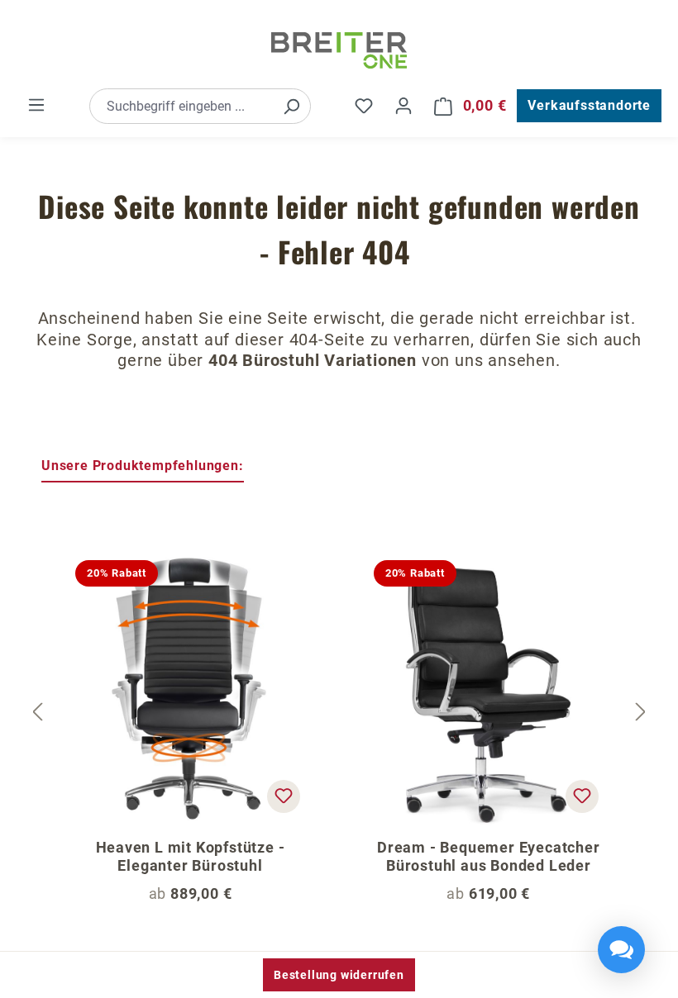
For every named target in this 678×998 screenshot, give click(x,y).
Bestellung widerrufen (339, 974)
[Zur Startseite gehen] (339, 50)
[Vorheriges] (37, 712)
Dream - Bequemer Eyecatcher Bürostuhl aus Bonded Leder (488, 856)
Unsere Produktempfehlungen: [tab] (142, 465)
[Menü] (36, 104)
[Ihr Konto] (403, 105)
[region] (339, 713)
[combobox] (181, 106)
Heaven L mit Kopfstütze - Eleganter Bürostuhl (190, 856)
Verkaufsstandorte (589, 105)
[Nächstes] (640, 712)
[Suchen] (291, 106)
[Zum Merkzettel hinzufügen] (283, 796)
